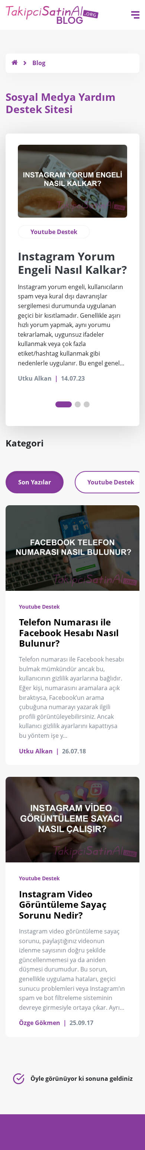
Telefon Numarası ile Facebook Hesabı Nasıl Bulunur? (69, 633)
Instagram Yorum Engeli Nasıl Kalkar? (72, 263)
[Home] (14, 63)
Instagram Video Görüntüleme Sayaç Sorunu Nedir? (62, 905)
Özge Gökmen (39, 1023)
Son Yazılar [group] (34, 482)
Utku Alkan (36, 751)
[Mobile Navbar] (135, 14)
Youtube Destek (53, 232)
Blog (38, 63)
